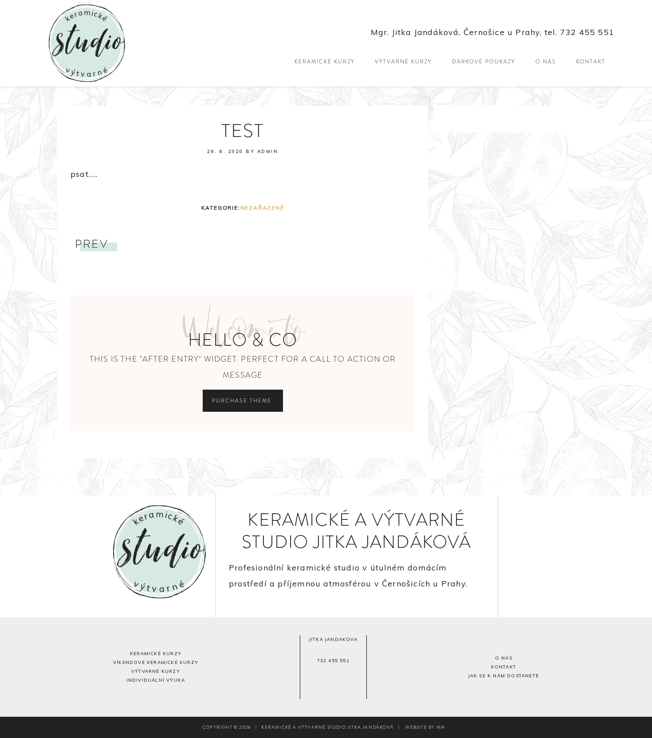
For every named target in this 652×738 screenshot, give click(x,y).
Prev (91, 244)
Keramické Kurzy (155, 653)
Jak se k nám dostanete (503, 676)
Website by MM (425, 727)
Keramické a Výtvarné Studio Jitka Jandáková (126, 43)
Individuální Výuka (155, 680)
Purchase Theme (243, 401)
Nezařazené (262, 207)
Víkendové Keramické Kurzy (155, 662)
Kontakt (503, 667)
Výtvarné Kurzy (155, 671)
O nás (503, 658)
